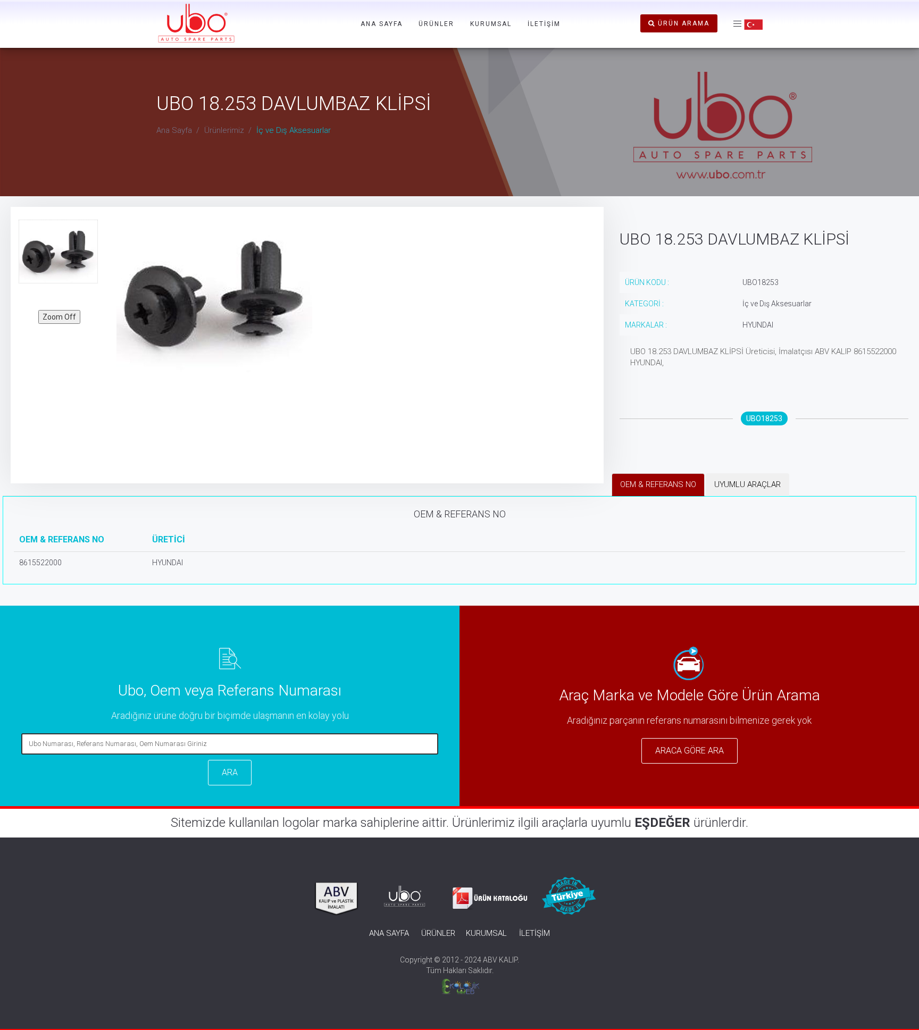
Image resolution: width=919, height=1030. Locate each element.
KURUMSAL (491, 24)
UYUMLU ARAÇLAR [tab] (747, 484)
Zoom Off (59, 317)
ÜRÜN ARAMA (682, 23)
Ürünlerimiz (224, 130)
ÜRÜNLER (436, 24)
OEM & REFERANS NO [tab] (658, 484)
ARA (230, 772)
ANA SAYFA (382, 24)
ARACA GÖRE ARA (689, 751)
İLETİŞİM (544, 24)
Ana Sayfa (174, 130)
